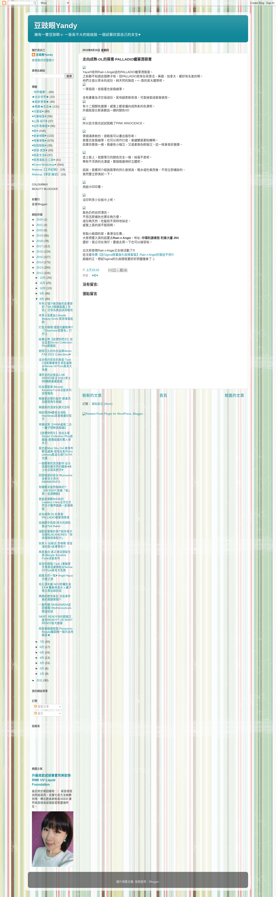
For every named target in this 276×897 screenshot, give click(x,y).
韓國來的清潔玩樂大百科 (54, 407)
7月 (42, 641)
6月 (42, 647)
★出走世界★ (40, 96)
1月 (42, 673)
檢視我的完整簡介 (43, 60)
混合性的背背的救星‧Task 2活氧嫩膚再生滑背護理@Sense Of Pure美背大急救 (55, 364)
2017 (40, 246)
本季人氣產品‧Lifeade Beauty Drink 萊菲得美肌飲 (56, 318)
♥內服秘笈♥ (39, 116)
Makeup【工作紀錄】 (45, 169)
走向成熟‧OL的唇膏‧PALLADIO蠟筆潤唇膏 (54, 516)
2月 (42, 668)
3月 (42, 663)
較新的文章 (92, 395)
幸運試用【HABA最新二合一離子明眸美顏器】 (55, 426)
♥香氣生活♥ (39, 155)
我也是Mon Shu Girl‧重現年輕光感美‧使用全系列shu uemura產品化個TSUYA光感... (56, 453)
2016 (40, 251)
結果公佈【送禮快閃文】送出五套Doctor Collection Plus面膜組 (56, 342)
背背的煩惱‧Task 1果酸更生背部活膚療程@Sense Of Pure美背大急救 (56, 567)
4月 (42, 657)
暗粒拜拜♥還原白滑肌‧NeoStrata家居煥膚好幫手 (55, 416)
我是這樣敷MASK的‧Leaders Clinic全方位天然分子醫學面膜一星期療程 (56, 504)
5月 (42, 652)
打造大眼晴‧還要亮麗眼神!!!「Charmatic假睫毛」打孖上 (56, 330)
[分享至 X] (118, 270)
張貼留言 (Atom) (102, 403)
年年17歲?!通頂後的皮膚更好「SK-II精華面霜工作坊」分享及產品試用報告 (56, 307)
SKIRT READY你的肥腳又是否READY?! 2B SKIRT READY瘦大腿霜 (56, 620)
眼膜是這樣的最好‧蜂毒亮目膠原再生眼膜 (55, 400)
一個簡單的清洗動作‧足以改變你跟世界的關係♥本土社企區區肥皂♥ (55, 466)
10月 (43, 288)
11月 (43, 282)
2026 (40, 219)
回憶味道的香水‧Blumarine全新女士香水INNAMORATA (55, 478)
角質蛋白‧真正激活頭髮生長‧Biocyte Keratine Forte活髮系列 (55, 555)
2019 (40, 235)
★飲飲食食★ (40, 101)
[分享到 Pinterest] (125, 270)
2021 (40, 225)
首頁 (163, 395)
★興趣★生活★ (42, 106)
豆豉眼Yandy (55, 25)
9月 (42, 293)
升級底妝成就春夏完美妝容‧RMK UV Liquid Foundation (52, 780)
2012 (40, 273)
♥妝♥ (95, 275)
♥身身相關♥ (39, 135)
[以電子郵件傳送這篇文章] (110, 270)
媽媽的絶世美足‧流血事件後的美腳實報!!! (55, 598)
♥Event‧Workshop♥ (44, 164)
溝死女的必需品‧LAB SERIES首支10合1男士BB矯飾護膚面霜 (55, 378)
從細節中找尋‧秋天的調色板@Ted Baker (55, 524)
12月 (43, 277)
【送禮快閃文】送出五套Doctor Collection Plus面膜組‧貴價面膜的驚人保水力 (56, 437)
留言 (40, 713)
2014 (40, 262)
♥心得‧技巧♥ (39, 121)
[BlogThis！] (114, 270)
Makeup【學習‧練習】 (46, 174)
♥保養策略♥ (39, 140)
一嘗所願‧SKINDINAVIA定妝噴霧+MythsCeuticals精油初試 (55, 608)
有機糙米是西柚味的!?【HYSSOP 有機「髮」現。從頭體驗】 (55, 490)
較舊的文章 (234, 395)
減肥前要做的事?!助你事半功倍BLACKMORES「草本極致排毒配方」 (56, 534)
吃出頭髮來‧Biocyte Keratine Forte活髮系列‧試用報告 (55, 390)
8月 (42, 298)
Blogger (154, 881)
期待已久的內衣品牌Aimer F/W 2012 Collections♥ (55, 352)
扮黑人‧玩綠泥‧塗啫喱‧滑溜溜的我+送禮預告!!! (55, 545)
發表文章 (43, 706)
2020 (40, 230)
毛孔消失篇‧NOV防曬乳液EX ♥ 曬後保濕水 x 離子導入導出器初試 (55, 587)
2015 (40, 257)
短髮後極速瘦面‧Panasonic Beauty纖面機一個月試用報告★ (56, 632)
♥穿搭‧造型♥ (39, 150)
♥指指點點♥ (39, 145)
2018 (40, 241)
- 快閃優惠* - (40, 92)
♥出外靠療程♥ (40, 126)
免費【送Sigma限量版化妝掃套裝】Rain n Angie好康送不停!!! (133, 254)
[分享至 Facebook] (122, 270)
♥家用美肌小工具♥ (43, 159)
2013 (40, 267)
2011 (39, 680)
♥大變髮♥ (38, 111)
